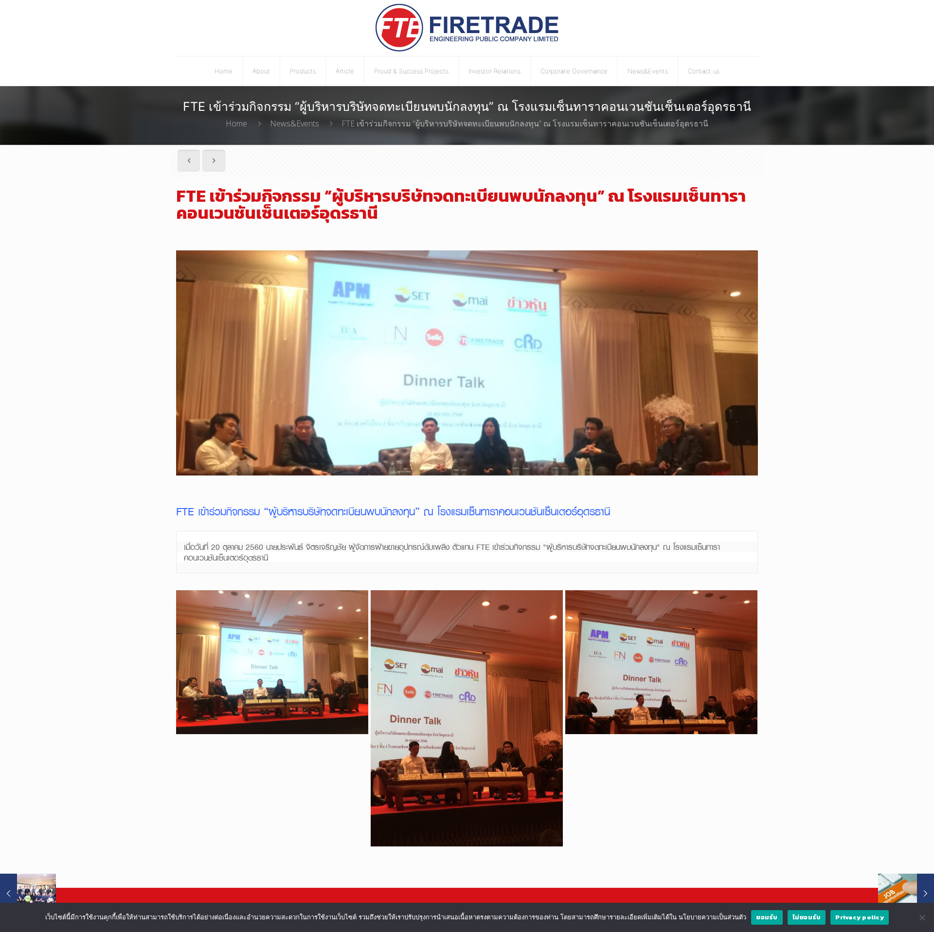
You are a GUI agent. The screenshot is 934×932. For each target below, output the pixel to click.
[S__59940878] (467, 718)
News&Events (294, 123)
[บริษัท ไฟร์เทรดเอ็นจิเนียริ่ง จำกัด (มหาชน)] (467, 28)
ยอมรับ (766, 917)
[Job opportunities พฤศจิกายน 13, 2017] (906, 893)
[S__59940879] (661, 662)
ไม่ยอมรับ (806, 917)
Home (236, 123)
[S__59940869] (272, 662)
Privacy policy (859, 917)
